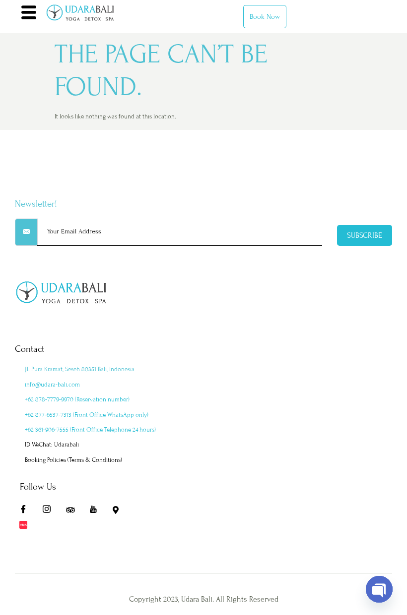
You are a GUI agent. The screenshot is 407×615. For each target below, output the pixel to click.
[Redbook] (26, 526)
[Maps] (120, 511)
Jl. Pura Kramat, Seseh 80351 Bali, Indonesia (80, 369)
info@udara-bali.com (52, 385)
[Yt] (96, 511)
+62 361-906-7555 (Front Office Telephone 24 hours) (90, 430)
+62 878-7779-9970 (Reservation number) (77, 399)
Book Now (265, 16)
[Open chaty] (379, 589)
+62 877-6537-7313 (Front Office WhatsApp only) (86, 415)
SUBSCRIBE (364, 235)
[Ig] (50, 511)
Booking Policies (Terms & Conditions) (73, 460)
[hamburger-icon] (28, 13)
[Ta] (73, 511)
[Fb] (26, 511)
